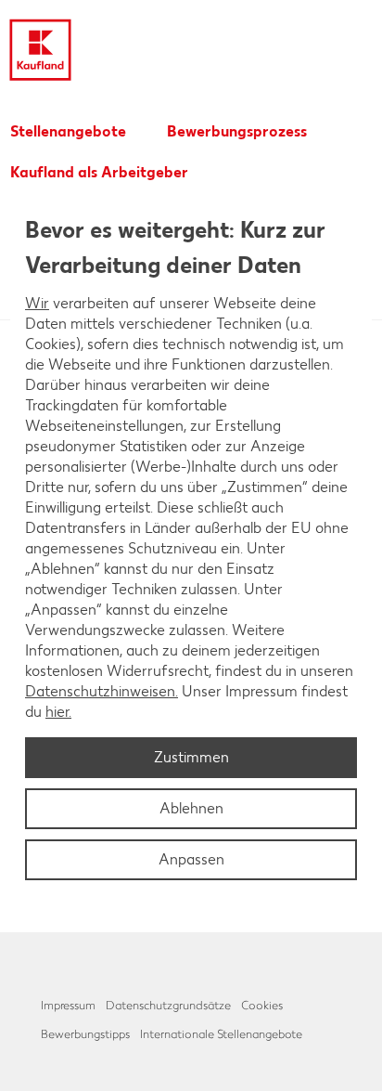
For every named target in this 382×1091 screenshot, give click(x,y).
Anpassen (191, 859)
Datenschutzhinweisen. (101, 691)
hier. (58, 712)
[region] (191, 546)
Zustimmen (191, 757)
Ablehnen (191, 808)
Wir (37, 303)
